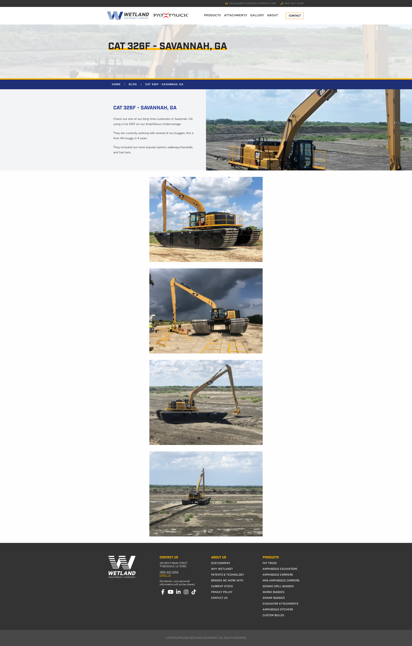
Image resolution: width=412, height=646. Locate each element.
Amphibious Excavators (280, 569)
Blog (133, 84)
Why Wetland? (222, 569)
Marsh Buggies (273, 592)
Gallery (257, 15)
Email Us (165, 575)
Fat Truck (270, 563)
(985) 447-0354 (169, 572)
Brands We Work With (227, 580)
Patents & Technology (227, 574)
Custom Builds (273, 615)
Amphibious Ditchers (278, 609)
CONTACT (295, 15)
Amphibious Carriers (278, 574)
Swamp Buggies (274, 598)
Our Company (220, 563)
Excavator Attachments (280, 603)
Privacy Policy (222, 592)
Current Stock (222, 586)
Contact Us (219, 598)
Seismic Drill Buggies (278, 586)
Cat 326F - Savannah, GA (164, 84)
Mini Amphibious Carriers (281, 580)
